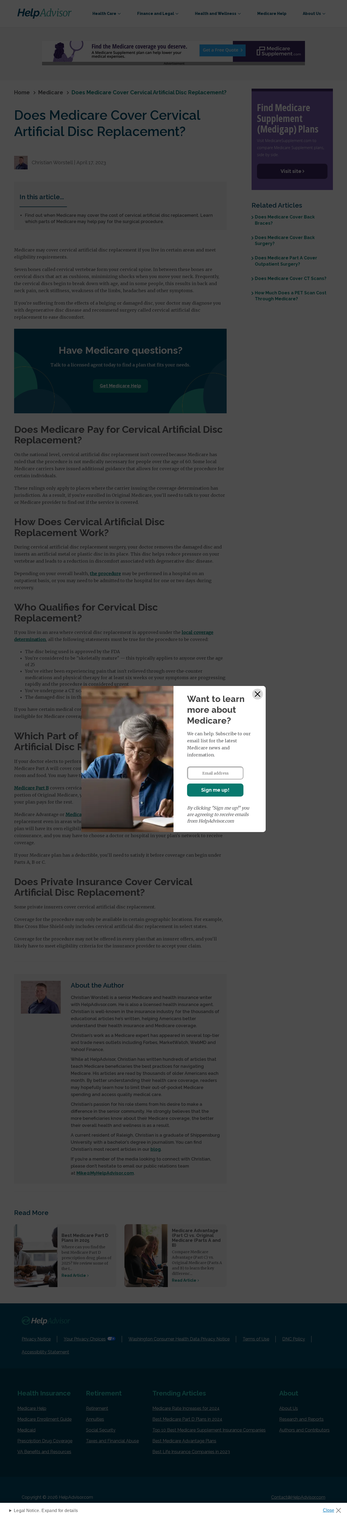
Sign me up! (215, 790)
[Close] (257, 694)
